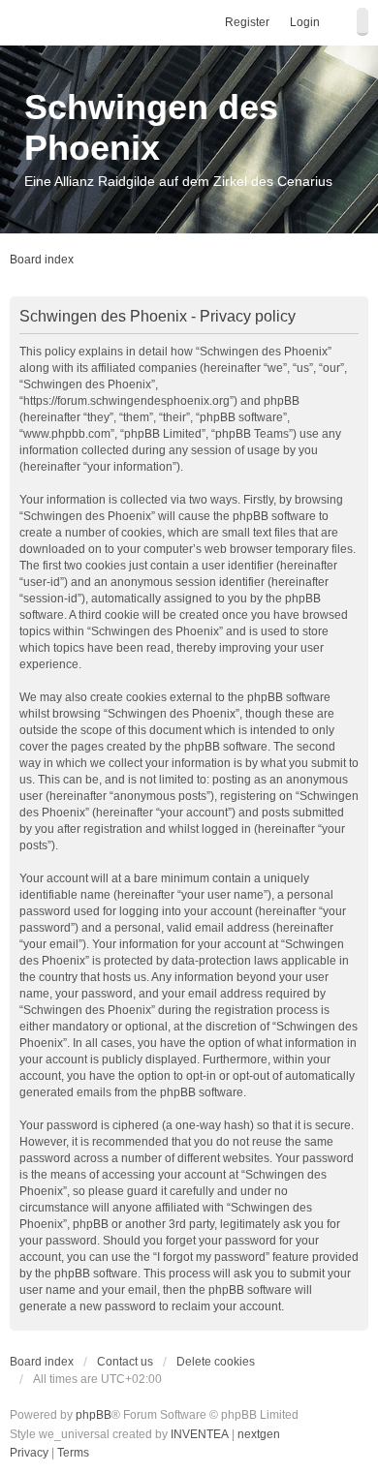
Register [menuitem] (247, 22)
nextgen (258, 1434)
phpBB (93, 1415)
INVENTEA (200, 1434)
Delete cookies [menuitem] (215, 1361)
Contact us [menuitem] (125, 1361)
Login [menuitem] (305, 22)
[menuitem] (29, 1453)
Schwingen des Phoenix (151, 127)
